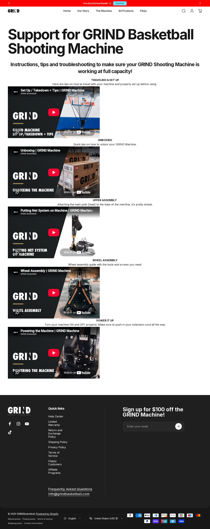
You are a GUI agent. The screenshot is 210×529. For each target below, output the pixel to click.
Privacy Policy (57, 447)
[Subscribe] (178, 426)
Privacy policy (28, 519)
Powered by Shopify (47, 513)
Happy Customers (55, 462)
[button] (201, 3)
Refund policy (14, 519)
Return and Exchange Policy (55, 433)
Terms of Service (54, 454)
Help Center (55, 416)
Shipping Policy (57, 442)
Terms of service (45, 519)
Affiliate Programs (54, 471)
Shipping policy (15, 523)
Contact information (33, 523)
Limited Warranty (54, 423)
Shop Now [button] (120, 3)
